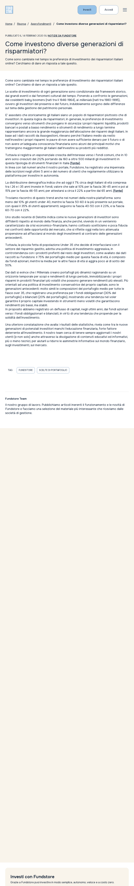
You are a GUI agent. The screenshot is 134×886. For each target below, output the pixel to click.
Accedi (109, 9)
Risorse (21, 24)
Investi (87, 9)
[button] (125, 10)
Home (8, 24)
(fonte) (75, 163)
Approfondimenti (41, 24)
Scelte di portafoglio (53, 370)
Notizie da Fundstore (62, 35)
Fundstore (26, 370)
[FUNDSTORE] (9, 10)
